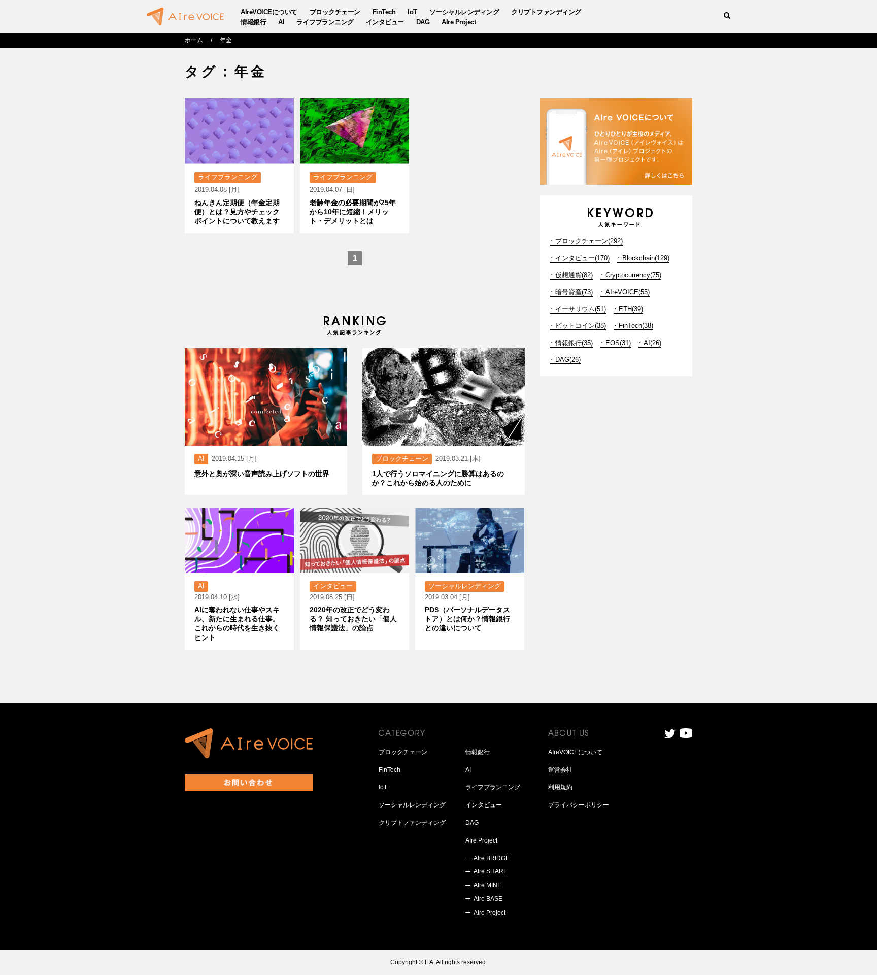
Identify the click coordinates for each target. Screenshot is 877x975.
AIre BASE (488, 898)
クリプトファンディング (546, 12)
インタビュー (385, 22)
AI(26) (652, 343)
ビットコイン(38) (580, 325)
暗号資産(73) (574, 292)
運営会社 (560, 770)
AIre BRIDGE (492, 858)
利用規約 (560, 787)
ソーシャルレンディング (464, 12)
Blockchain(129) (645, 258)
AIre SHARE (491, 871)
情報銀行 (253, 22)
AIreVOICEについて (269, 12)
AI (281, 22)
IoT (412, 12)
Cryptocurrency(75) (633, 275)
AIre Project (459, 22)
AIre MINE (487, 885)
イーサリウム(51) (580, 309)
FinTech (384, 12)
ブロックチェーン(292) (589, 241)
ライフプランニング (325, 22)
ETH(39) (631, 309)
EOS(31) (618, 343)
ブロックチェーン (335, 12)
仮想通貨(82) (574, 275)
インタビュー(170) (582, 258)
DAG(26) (568, 359)
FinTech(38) (636, 325)
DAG (423, 22)
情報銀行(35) (574, 343)
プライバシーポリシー (578, 805)
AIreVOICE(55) (627, 292)
